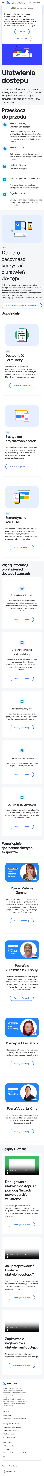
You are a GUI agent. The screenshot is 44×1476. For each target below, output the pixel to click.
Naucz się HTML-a (21, 548)
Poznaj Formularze (22, 385)
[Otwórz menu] (3, 2)
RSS (4, 1456)
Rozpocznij (22, 38)
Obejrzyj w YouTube (21, 1224)
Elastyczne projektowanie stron (20, 438)
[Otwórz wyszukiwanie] (30, 2)
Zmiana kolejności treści (22, 595)
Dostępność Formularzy (14, 357)
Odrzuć (22, 32)
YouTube (6, 1449)
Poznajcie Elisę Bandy (22, 1043)
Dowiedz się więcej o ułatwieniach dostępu (24, 306)
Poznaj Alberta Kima (22, 1108)
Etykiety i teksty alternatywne (22, 805)
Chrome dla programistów (12, 1427)
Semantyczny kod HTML (15, 520)
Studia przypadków (10, 1434)
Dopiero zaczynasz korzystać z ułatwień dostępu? (13, 266)
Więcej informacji (21, 619)
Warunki (4, 1466)
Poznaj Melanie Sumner (22, 890)
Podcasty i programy (10, 1437)
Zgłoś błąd (7, 1415)
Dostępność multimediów (22, 758)
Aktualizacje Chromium (11, 1430)
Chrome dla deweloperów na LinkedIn (16, 1453)
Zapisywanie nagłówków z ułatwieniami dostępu (21, 1343)
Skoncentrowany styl (22, 708)
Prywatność (13, 1466)
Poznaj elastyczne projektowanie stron (24, 467)
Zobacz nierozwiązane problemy (14, 1418)
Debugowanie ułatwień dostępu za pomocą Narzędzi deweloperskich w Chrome (20, 1190)
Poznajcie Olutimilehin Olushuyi (22, 967)
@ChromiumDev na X (10, 1446)
